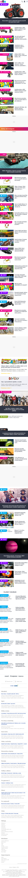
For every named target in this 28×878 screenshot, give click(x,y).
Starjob (2, 857)
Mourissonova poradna (5, 803)
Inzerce (20, 676)
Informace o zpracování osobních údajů (8, 874)
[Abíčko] (3, 2)
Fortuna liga (16, 813)
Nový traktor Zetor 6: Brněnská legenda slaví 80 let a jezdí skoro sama (12, 806)
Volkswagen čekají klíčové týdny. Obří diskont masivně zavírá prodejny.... (13, 755)
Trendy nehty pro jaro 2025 (12, 713)
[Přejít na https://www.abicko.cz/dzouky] (14, 379)
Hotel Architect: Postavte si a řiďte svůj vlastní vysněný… (21, 241)
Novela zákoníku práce (12, 753)
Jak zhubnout (3, 713)
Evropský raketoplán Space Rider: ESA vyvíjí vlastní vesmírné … (20, 276)
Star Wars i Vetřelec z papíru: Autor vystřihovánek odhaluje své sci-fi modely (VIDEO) (14, 409)
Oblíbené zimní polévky (5, 763)
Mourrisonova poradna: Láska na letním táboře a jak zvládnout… (21, 100)
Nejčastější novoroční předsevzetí (7, 723)
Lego (2, 844)
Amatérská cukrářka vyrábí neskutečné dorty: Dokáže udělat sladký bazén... (13, 765)
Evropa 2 (2, 862)
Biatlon (8, 703)
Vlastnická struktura (5, 875)
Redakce (14, 867)
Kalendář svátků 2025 (11, 693)
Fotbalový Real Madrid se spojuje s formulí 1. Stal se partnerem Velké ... (12, 738)
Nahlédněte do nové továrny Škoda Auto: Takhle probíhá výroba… (21, 582)
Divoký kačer (10, 773)
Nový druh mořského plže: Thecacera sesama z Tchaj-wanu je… (21, 320)
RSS (18, 867)
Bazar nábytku (3, 851)
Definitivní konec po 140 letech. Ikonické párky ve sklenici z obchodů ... (12, 757)
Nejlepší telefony (14, 743)
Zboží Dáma (3, 826)
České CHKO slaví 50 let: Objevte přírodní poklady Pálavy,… (21, 232)
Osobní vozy (3, 825)
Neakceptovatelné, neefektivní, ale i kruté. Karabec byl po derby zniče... (12, 706)
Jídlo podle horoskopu (22, 763)
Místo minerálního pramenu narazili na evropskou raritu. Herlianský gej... (12, 777)
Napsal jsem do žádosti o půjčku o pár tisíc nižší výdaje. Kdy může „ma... (12, 717)
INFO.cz (17, 693)
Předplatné (13, 676)
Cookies (16, 874)
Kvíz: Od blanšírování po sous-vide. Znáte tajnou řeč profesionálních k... (12, 766)
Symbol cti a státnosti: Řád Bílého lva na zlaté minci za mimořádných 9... (12, 695)
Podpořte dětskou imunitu (6, 792)
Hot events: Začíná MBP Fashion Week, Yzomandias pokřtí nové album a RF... (13, 784)
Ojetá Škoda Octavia (4, 834)
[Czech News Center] (16, 685)
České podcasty (4, 858)
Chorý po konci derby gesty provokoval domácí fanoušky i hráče (11, 816)
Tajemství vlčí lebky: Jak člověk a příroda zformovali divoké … (21, 108)
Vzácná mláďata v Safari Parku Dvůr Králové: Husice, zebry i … (21, 329)
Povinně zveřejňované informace (14, 876)
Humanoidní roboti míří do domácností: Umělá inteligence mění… (21, 564)
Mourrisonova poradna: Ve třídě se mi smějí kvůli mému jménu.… (21, 311)
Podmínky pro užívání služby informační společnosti (13, 873)
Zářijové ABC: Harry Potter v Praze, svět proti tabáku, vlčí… (21, 55)
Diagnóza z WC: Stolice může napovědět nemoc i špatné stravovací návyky (13, 795)
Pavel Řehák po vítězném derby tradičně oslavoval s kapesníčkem (11, 817)
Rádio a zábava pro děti (5, 859)
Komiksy (12, 803)
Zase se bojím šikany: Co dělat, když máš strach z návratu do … (21, 205)
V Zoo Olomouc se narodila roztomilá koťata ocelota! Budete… (21, 459)
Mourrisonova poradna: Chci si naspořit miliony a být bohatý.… (21, 179)
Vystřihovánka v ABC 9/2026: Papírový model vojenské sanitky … (20, 91)
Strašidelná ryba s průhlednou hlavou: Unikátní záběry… (19, 47)
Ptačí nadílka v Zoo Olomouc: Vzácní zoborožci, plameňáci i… (21, 64)
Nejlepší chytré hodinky (5, 743)
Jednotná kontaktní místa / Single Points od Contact (17, 875)
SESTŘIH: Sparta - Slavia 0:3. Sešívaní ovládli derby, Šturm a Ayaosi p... (12, 815)
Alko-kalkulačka (4, 734)
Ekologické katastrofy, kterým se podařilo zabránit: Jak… (20, 514)
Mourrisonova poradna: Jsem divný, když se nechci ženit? (20, 258)
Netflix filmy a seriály (17, 773)
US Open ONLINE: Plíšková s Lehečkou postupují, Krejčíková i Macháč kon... (13, 707)
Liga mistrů (13, 703)
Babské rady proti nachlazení (17, 792)
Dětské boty (3, 849)
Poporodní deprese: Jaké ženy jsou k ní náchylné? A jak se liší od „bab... (12, 798)
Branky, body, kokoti (9, 813)
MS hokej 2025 (4, 703)
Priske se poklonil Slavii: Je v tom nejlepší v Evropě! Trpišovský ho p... (12, 705)
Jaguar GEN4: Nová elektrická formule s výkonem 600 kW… (19, 250)
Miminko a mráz (18, 723)
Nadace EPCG (20, 753)
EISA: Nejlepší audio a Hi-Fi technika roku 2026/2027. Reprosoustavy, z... (13, 745)
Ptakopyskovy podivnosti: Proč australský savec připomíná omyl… (21, 267)
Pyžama (2, 845)
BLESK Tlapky (4, 773)
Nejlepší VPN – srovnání (22, 743)
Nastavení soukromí (22, 874)
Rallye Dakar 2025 (11, 734)
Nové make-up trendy (22, 713)
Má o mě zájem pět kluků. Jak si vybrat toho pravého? (21, 223)
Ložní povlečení (3, 850)
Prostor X (3, 813)
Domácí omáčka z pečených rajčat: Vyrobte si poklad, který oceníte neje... (13, 767)
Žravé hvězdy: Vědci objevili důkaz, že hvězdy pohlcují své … (21, 573)
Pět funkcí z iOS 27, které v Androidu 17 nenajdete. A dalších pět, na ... (12, 746)
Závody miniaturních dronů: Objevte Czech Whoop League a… (20, 523)
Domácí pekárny (14, 763)
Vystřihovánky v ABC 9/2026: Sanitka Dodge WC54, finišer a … (20, 29)
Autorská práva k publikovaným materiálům (14, 872)
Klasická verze (10, 681)
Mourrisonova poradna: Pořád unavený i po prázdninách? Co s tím (20, 82)
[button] (27, 1)
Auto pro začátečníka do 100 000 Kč (7, 831)
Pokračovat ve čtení (5, 373)
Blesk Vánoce (4, 693)
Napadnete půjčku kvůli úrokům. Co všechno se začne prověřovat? (12, 716)
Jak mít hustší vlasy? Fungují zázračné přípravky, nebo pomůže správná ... (13, 805)
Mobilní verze (19, 681)
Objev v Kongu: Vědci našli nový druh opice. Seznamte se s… (20, 188)
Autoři (7, 676)
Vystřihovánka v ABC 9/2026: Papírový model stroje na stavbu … (20, 73)
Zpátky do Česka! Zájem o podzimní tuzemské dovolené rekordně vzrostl (13, 776)
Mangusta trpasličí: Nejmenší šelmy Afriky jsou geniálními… (20, 450)
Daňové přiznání (4, 753)
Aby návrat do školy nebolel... (6, 727)
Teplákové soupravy (4, 848)
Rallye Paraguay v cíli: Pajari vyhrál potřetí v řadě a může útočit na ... (12, 735)
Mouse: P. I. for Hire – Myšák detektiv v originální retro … (20, 532)
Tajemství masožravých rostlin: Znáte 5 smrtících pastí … (21, 441)
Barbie (2, 843)
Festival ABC (17, 803)
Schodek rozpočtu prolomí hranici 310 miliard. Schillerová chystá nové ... (12, 756)
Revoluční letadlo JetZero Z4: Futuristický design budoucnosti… (21, 294)
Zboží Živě (3, 824)
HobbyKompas (3, 830)
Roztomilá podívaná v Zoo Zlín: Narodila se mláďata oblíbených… (21, 214)
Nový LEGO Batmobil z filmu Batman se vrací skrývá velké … (20, 303)
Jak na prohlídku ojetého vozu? (6, 829)
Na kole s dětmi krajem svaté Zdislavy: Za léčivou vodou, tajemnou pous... (13, 728)
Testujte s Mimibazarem (5, 840)
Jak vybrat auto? (4, 835)
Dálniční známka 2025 (20, 734)
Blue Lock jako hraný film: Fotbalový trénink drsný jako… (21, 197)
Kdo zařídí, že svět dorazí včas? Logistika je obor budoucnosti (11, 696)
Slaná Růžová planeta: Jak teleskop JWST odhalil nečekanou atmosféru (14, 556)
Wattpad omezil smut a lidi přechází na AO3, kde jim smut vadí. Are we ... (12, 787)
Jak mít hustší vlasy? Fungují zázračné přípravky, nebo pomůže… (21, 38)
